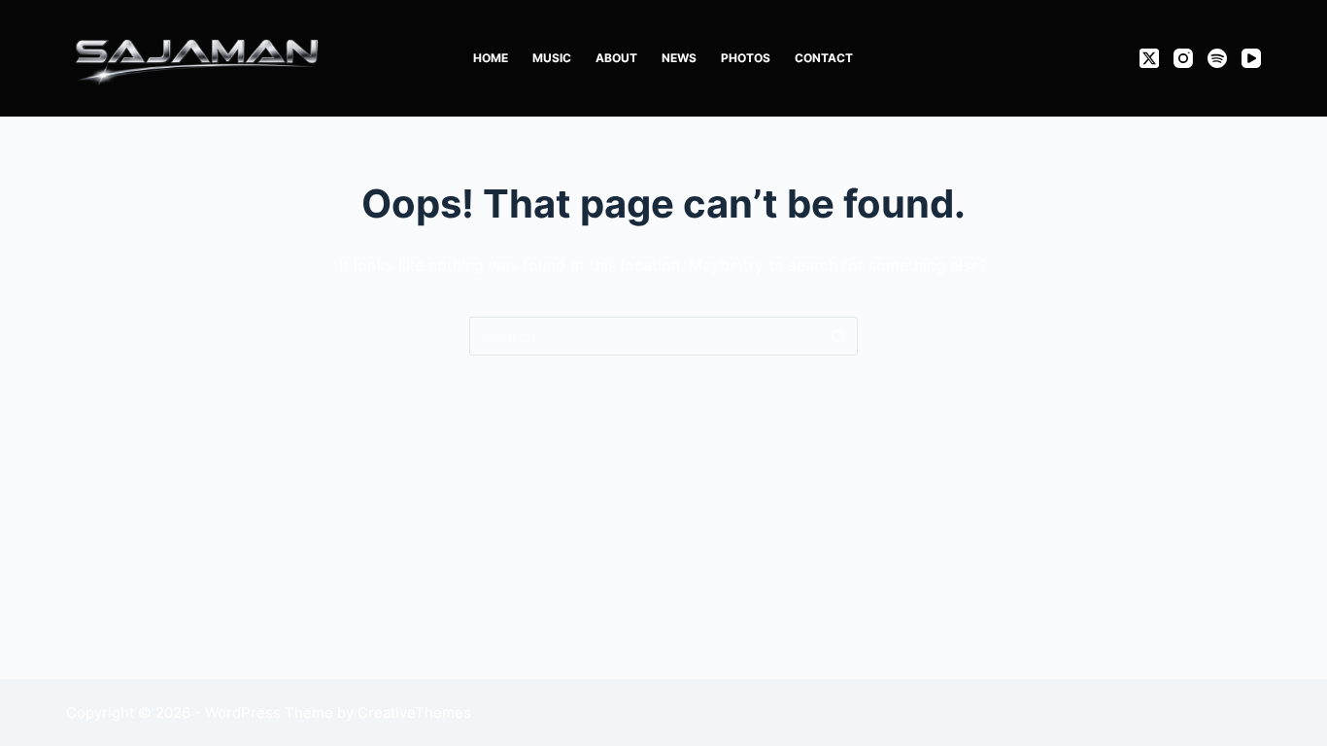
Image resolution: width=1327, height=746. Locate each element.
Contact (824, 58)
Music (551, 58)
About (616, 58)
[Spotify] (1217, 58)
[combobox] (645, 336)
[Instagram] (1183, 58)
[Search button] (838, 336)
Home (490, 58)
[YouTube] (1251, 58)
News (679, 58)
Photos (745, 58)
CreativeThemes (414, 712)
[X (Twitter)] (1149, 58)
